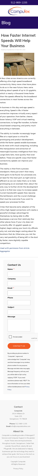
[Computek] (19, 11)
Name (11, 269)
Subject (11, 307)
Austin (13, 443)
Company (12, 278)
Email (11, 288)
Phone (10, 297)
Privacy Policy (18, 469)
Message (11, 316)
